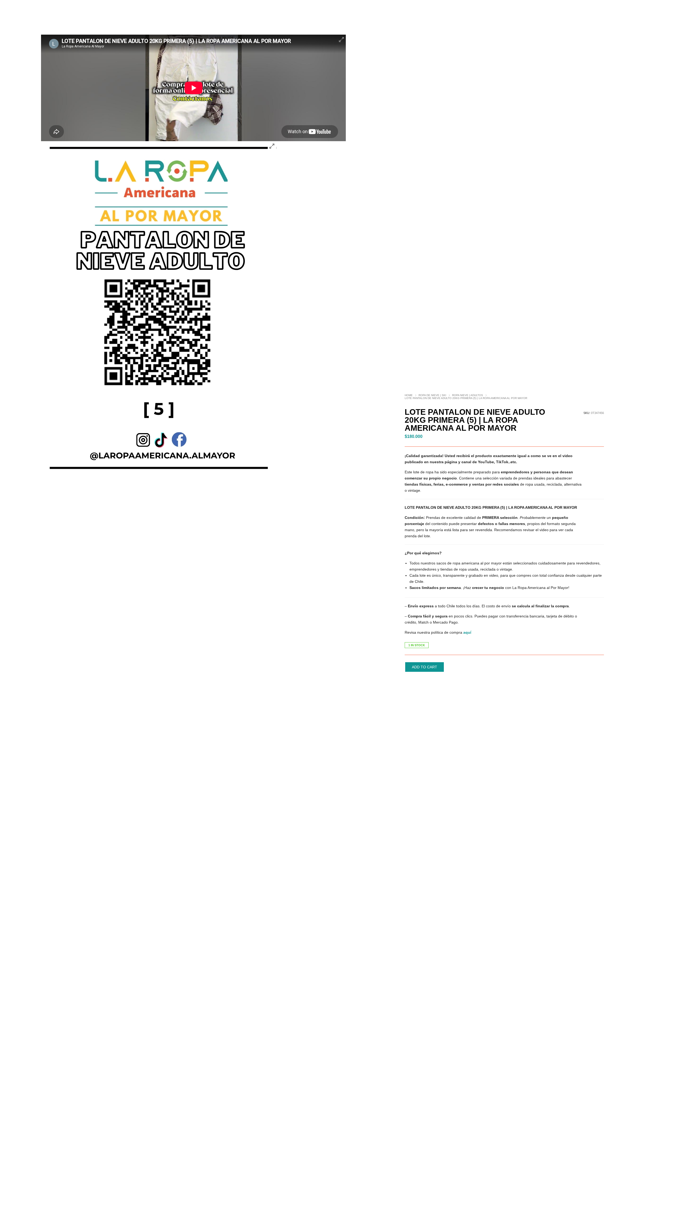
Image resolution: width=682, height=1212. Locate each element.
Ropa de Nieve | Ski (432, 395)
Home (409, 395)
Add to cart (424, 667)
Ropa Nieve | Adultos (467, 395)
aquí (467, 632)
